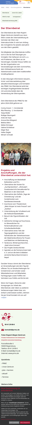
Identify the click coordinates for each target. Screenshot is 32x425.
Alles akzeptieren (25, 422)
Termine (5, 377)
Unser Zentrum (8, 367)
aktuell (4, 373)
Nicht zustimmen (14, 422)
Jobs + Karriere (7, 370)
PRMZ (4, 363)
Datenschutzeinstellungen (8, 419)
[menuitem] (5, 12)
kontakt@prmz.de (13, 351)
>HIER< (3, 297)
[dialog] (16, 405)
